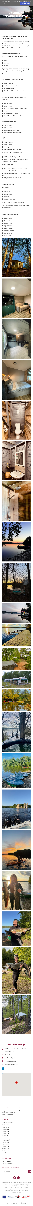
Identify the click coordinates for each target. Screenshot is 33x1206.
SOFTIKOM (23, 1203)
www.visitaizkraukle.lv (7, 1163)
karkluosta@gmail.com (11, 1058)
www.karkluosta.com (10, 1061)
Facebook (3, 1068)
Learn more (15, 4)
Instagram (18, 1177)
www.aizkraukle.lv (6, 1161)
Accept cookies (25, 4)
